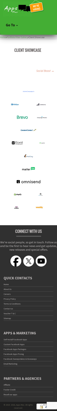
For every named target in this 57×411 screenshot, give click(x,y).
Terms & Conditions (12, 303)
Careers (7, 294)
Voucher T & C (10, 313)
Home (3, 37)
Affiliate (7, 384)
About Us (8, 289)
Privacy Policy (10, 299)
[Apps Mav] (28, 9)
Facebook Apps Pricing (14, 354)
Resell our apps (10, 394)
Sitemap (7, 318)
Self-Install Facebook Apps (15, 339)
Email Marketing (10, 363)
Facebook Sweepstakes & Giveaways (20, 359)
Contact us (8, 308)
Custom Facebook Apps (14, 344)
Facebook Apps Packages (15, 349)
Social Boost (45, 71)
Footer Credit (9, 389)
